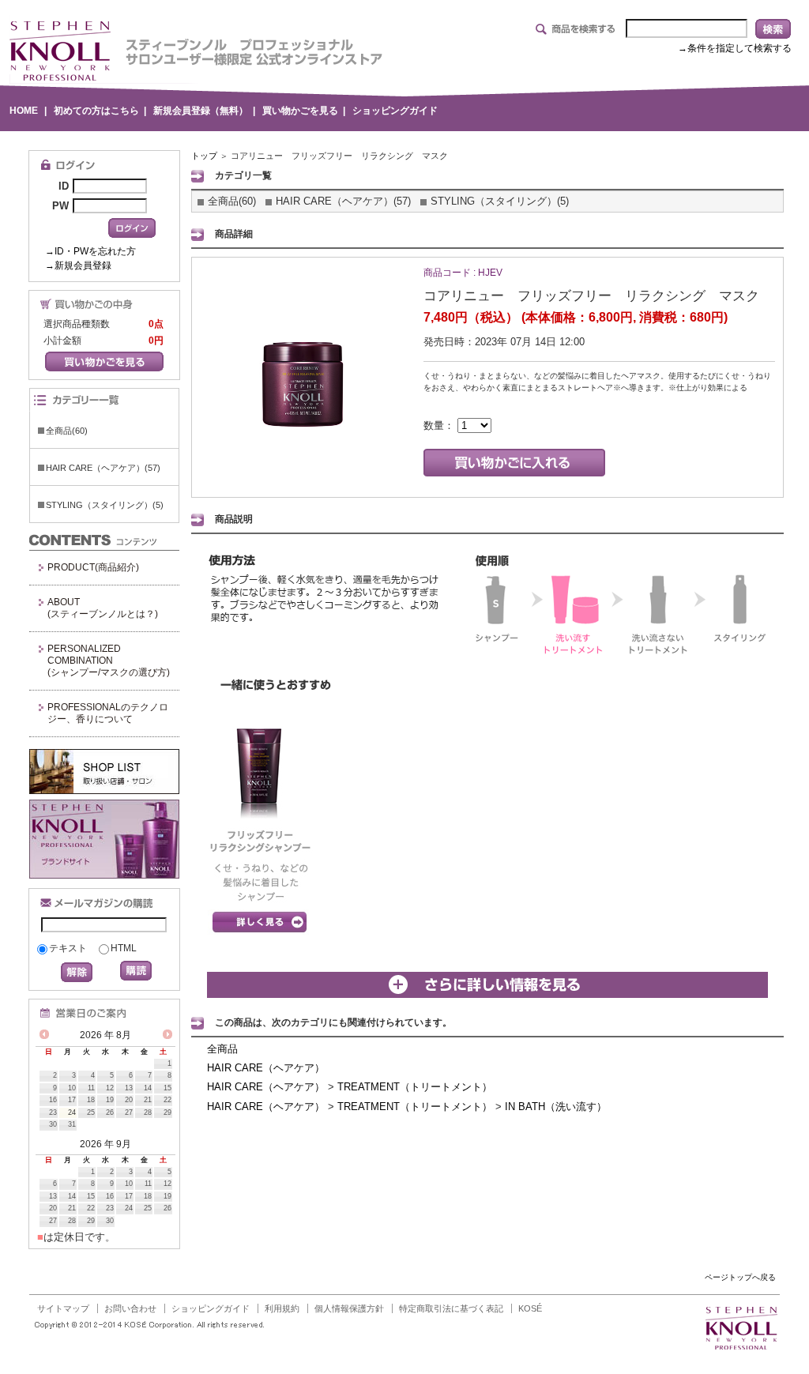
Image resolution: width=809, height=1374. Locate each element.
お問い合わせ (130, 1308)
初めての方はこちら (96, 110)
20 (129, 1100)
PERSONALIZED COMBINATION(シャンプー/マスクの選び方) (108, 660)
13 (129, 1088)
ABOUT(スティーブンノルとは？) (102, 608)
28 (148, 1112)
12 (110, 1088)
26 (110, 1112)
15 (167, 1088)
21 (148, 1100)
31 (72, 1124)
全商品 (222, 1049)
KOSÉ (530, 1308)
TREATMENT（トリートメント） (414, 1087)
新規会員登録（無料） (200, 110)
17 (72, 1100)
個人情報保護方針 (349, 1308)
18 (91, 1100)
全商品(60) (67, 430)
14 (148, 1088)
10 (72, 1088)
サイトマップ (63, 1308)
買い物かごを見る (300, 110)
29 (167, 1112)
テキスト (68, 948)
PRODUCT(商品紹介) (93, 567)
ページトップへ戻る (740, 1277)
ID (63, 186)
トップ (204, 155)
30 (53, 1124)
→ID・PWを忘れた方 (90, 251)
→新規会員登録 (78, 265)
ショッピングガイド (395, 110)
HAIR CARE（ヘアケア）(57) (103, 467)
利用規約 (282, 1308)
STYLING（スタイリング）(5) (105, 505)
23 (53, 1112)
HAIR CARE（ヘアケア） (266, 1068)
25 (91, 1112)
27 (129, 1112)
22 (167, 1100)
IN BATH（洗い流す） (556, 1106)
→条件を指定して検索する (735, 48)
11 (91, 1088)
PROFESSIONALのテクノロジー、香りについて (107, 713)
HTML (124, 948)
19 (110, 1100)
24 (72, 1112)
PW (60, 206)
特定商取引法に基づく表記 (451, 1308)
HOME (23, 110)
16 (53, 1100)
